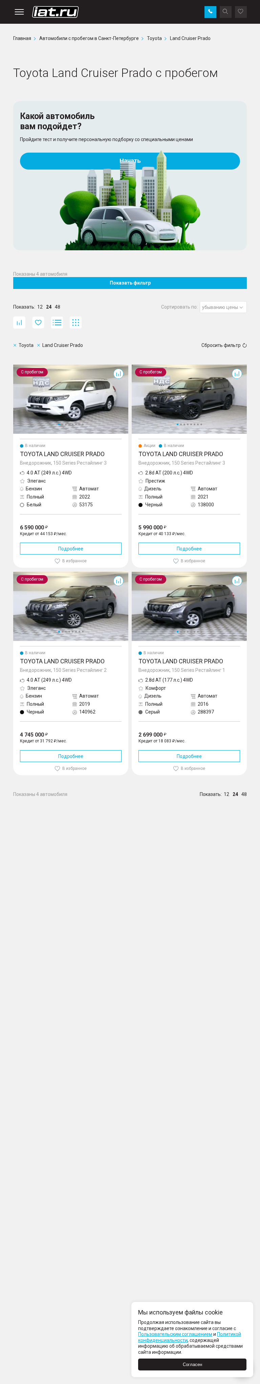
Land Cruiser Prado (33, 367)
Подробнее (70, 548)
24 (48, 307)
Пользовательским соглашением (175, 1334)
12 (40, 307)
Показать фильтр (130, 283)
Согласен (192, 1364)
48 (57, 307)
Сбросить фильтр (221, 345)
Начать (130, 160)
